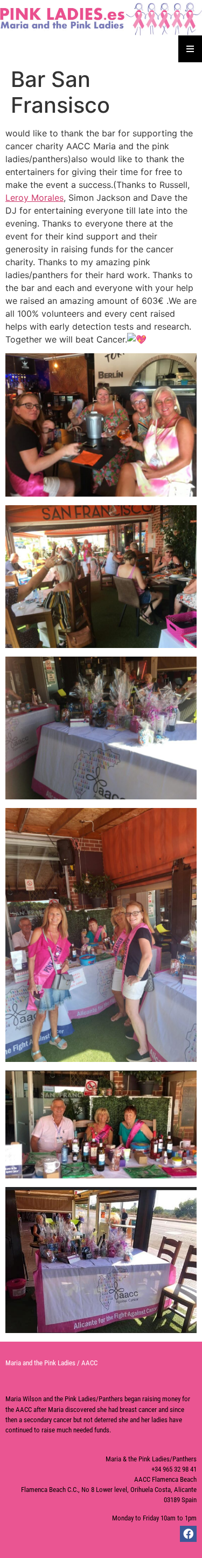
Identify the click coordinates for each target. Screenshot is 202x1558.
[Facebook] (188, 1534)
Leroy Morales (34, 197)
